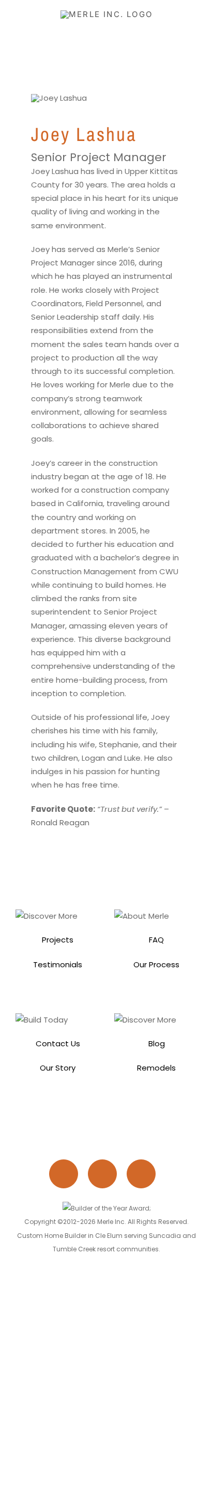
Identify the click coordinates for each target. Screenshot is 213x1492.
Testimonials (57, 964)
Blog (156, 1043)
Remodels (156, 1067)
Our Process (156, 964)
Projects (57, 939)
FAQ (156, 939)
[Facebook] (106, 1176)
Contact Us (58, 1043)
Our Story (57, 1067)
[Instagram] (67, 1176)
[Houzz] (145, 1176)
